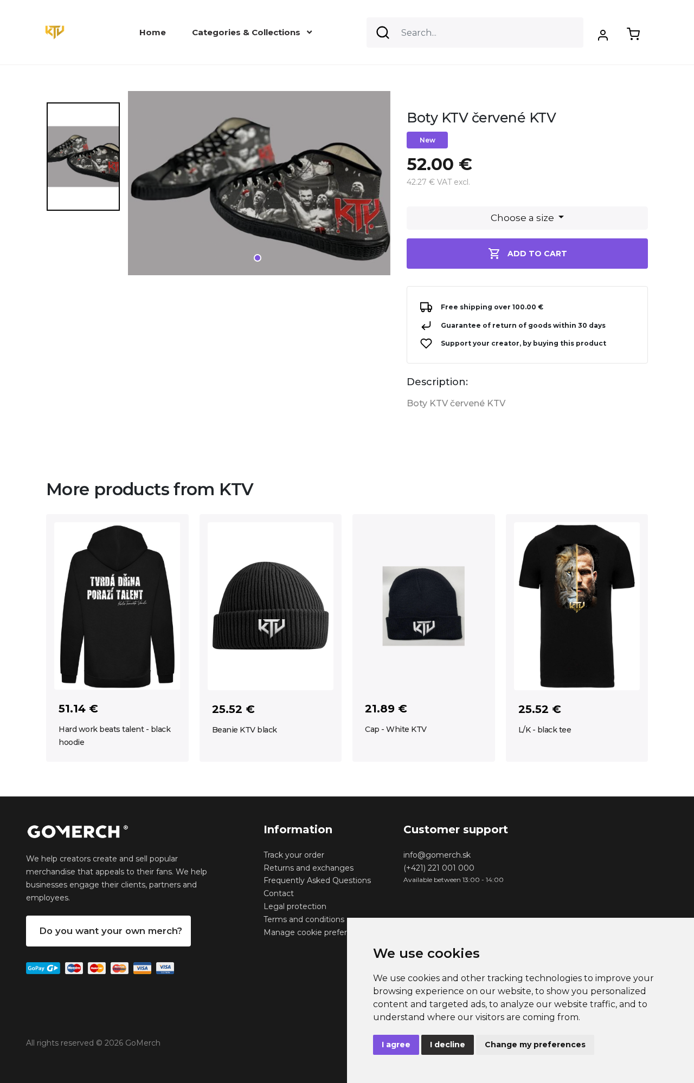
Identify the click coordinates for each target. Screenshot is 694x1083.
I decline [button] (447, 1044)
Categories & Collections (247, 32)
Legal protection (295, 906)
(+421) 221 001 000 (438, 868)
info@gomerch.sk (437, 855)
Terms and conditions (304, 919)
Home (152, 32)
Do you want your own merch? (110, 930)
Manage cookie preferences (317, 932)
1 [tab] (257, 258)
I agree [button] (396, 1044)
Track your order (294, 855)
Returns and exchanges (309, 868)
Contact (279, 893)
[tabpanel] (259, 187)
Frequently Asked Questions (317, 880)
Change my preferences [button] (535, 1044)
